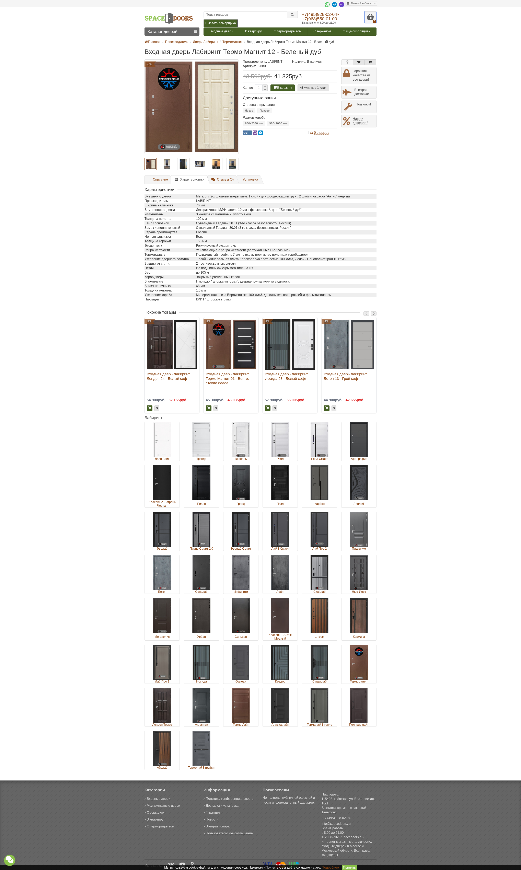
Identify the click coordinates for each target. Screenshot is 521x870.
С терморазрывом (287, 31)
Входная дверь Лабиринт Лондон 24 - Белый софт (168, 376)
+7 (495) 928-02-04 (336, 818)
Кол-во (248, 87)
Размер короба (254, 117)
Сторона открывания (259, 104)
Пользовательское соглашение (229, 833)
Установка (250, 179)
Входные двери (221, 31)
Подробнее (330, 867)
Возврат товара (218, 826)
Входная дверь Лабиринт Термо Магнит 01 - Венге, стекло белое (227, 378)
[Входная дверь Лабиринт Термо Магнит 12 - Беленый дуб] (191, 106)
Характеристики (192, 179)
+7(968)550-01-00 (319, 18)
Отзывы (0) (225, 179)
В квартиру (253, 31)
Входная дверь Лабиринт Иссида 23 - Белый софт (286, 376)
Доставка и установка (222, 805)
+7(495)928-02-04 (319, 14)
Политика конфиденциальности (230, 798)
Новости (212, 819)
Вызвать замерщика (220, 23)
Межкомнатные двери (163, 805)
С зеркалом (322, 31)
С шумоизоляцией (356, 31)
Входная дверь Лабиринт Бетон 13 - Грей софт (345, 376)
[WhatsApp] (328, 4)
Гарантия (213, 812)
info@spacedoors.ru (336, 823)
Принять (349, 867)
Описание (160, 179)
